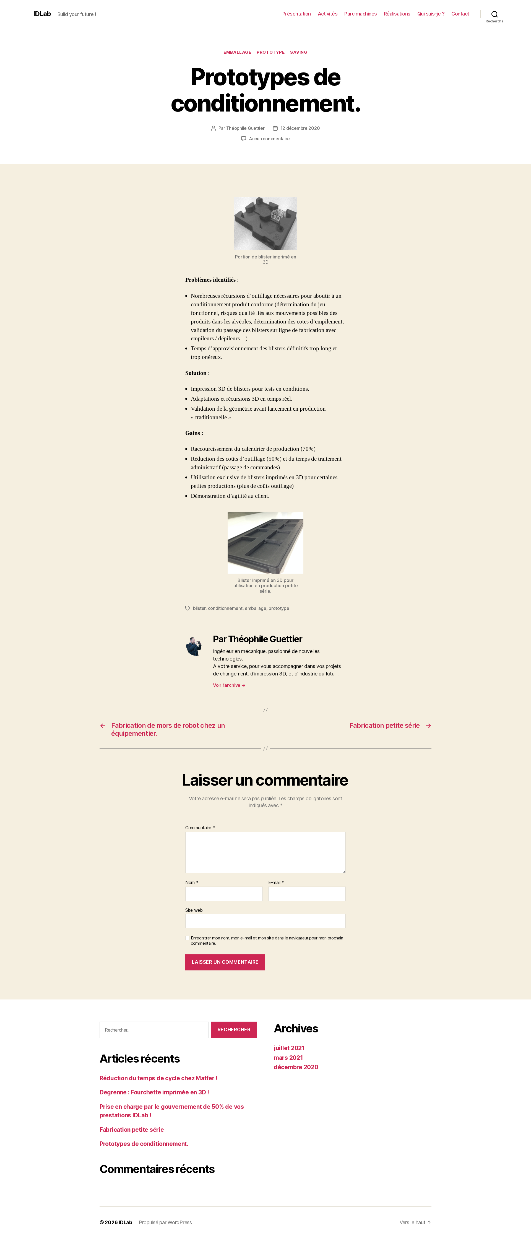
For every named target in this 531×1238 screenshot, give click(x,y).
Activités (328, 14)
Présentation (296, 14)
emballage (237, 52)
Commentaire (200, 827)
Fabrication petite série (132, 1129)
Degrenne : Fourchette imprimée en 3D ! (154, 1092)
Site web (194, 910)
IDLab (42, 14)
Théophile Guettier (245, 128)
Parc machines (360, 14)
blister (199, 608)
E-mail (276, 882)
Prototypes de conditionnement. (144, 1143)
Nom (192, 882)
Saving (298, 52)
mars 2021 (288, 1057)
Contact (460, 14)
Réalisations (397, 14)
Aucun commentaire (269, 138)
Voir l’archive (229, 685)
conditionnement (225, 608)
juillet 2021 (289, 1048)
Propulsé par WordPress (165, 1222)
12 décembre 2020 (300, 128)
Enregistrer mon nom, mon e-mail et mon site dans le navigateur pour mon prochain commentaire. (267, 941)
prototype (271, 52)
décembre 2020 (296, 1067)
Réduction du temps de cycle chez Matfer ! (159, 1078)
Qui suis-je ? (431, 14)
